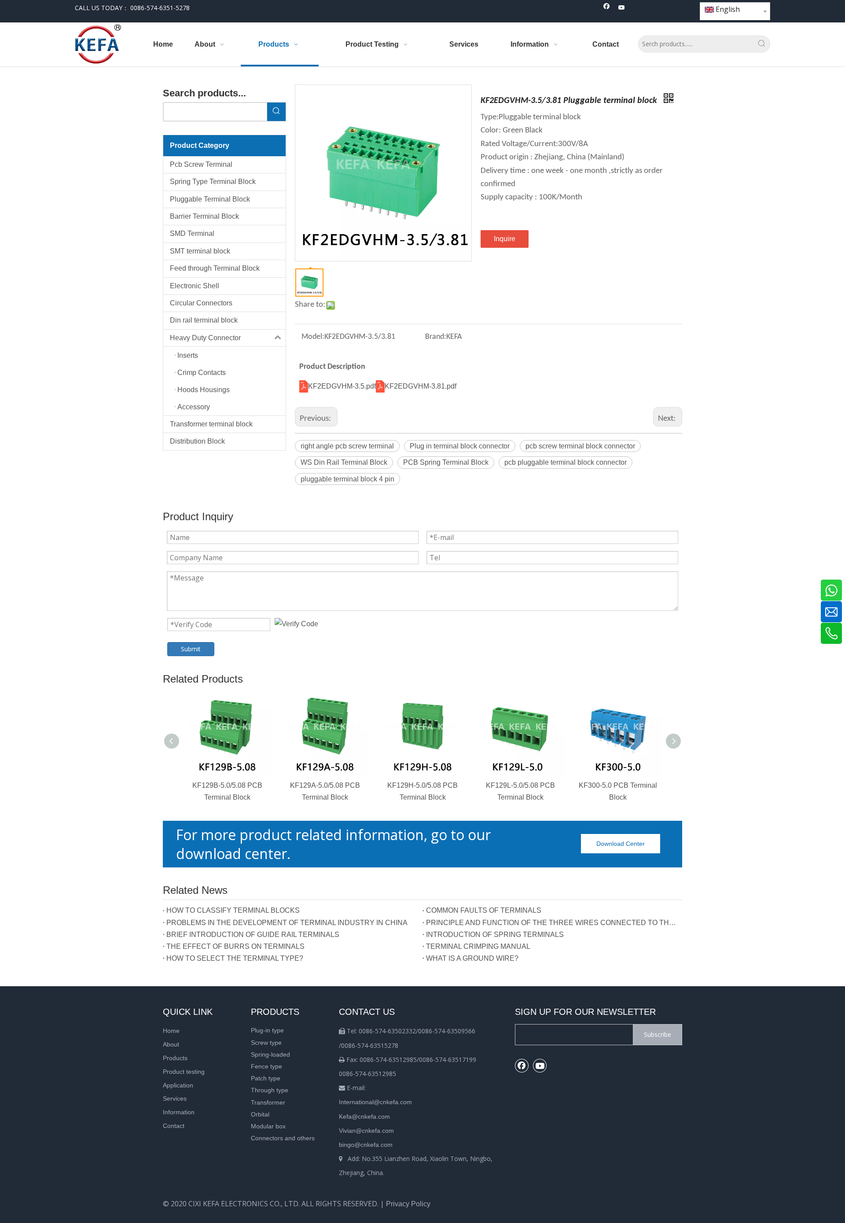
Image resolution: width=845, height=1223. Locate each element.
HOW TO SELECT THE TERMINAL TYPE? (234, 958)
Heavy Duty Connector (205, 338)
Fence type (266, 1066)
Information (179, 1112)
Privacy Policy (408, 1204)
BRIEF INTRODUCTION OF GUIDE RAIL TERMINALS (252, 934)
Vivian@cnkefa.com (366, 1130)
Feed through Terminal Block (215, 268)
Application (178, 1085)
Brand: (435, 337)
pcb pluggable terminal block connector (565, 462)
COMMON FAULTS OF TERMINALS (483, 910)
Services (175, 1098)
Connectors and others (283, 1138)
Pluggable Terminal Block (210, 199)
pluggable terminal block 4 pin (347, 479)
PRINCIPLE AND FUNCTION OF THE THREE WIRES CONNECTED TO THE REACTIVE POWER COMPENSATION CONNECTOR (552, 922)
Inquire (504, 238)
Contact (173, 1125)
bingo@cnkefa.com (366, 1144)
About (171, 1044)
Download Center (620, 843)
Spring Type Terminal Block (213, 181)
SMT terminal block (200, 251)
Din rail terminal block (204, 320)
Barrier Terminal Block (204, 216)
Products (175, 1057)
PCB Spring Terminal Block (446, 462)
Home (171, 1030)
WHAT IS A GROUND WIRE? (472, 958)
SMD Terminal (192, 233)
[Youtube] (621, 8)
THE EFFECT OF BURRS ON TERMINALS (235, 946)
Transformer (268, 1102)
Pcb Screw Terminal (201, 164)
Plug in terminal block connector (460, 446)
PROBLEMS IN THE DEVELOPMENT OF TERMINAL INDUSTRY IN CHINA (287, 922)
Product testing (184, 1071)
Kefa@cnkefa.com (364, 1116)
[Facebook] (606, 8)
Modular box (268, 1126)
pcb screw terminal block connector (580, 446)
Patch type (265, 1078)
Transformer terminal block (211, 424)
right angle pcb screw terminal (347, 446)
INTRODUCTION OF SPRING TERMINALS (495, 934)
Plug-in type (267, 1030)
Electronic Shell (194, 286)
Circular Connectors (201, 303)
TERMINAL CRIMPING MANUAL (478, 946)
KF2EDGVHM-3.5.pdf (342, 386)
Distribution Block (197, 441)
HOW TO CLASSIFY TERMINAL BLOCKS (233, 910)
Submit (191, 649)
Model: (312, 337)
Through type (269, 1090)
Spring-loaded (270, 1054)
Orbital (260, 1114)
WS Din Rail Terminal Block (344, 462)
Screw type (266, 1042)
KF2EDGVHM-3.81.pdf (420, 386)
